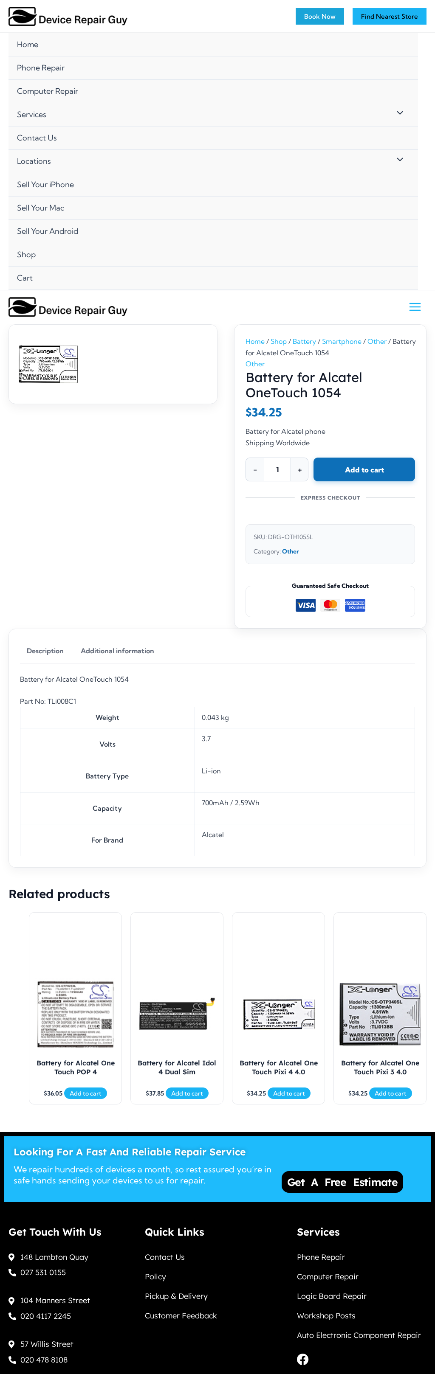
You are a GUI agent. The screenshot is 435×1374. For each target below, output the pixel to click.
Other (377, 341)
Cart (25, 278)
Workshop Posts (326, 1316)
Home (27, 44)
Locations (34, 161)
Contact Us (37, 138)
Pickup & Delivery (176, 1296)
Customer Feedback (181, 1316)
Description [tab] (45, 650)
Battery (304, 341)
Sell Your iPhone (45, 184)
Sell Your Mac (40, 208)
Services (31, 114)
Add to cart (364, 469)
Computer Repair (47, 91)
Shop (26, 254)
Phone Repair (41, 68)
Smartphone (342, 341)
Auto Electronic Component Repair (359, 1335)
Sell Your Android (47, 231)
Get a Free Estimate (342, 1182)
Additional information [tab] (117, 650)
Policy (155, 1276)
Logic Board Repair (332, 1296)
